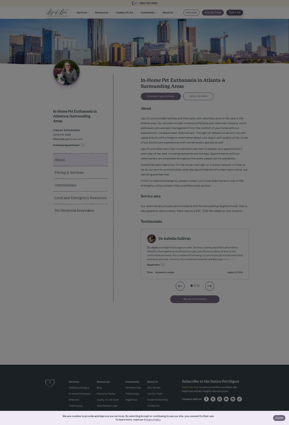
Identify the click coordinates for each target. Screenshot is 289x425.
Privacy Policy (152, 419)
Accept (279, 418)
